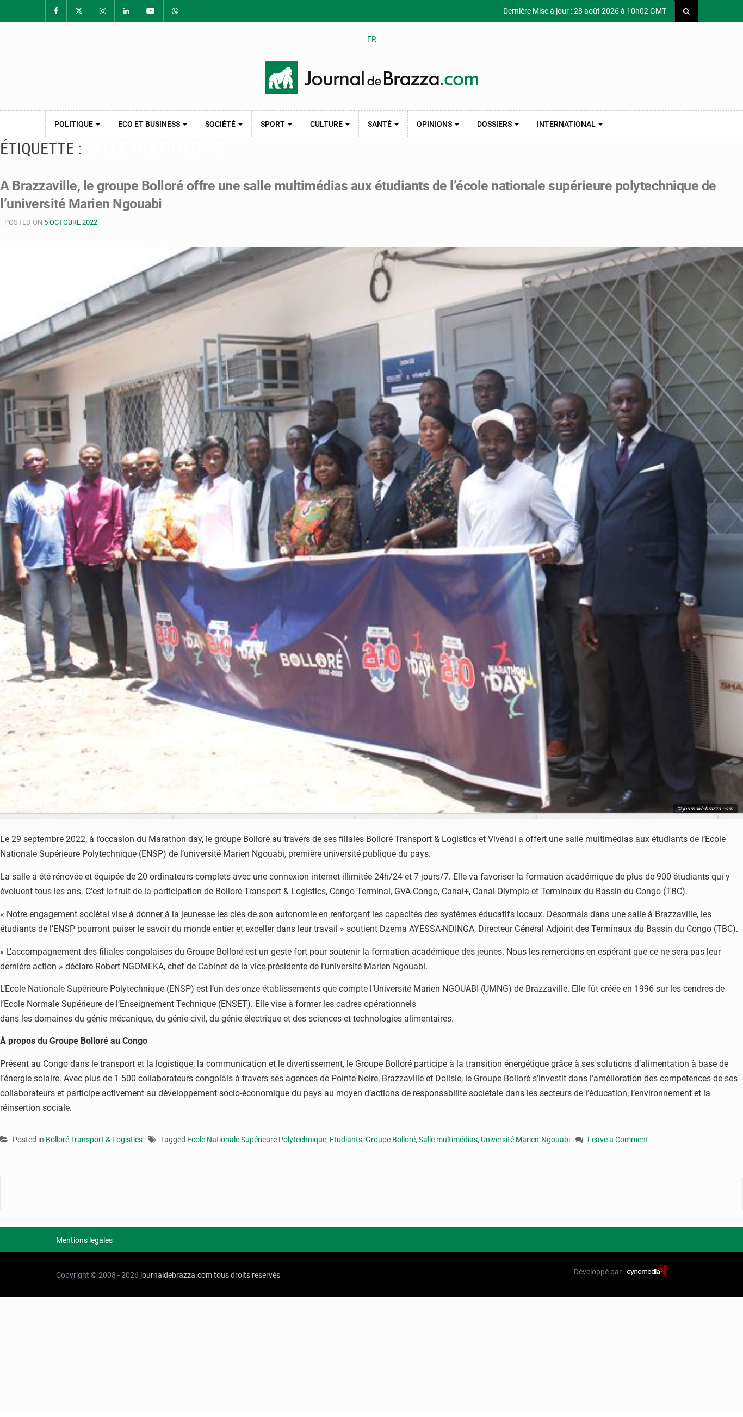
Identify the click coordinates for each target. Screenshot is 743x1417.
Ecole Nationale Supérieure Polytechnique (256, 1139)
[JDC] (371, 77)
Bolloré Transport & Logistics (94, 1139)
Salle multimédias (448, 1139)
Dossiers (495, 124)
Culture (327, 124)
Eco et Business (150, 124)
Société (221, 124)
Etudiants (346, 1139)
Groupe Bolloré (391, 1139)
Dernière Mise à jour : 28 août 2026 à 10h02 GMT (583, 11)
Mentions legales (84, 1240)
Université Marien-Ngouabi (525, 1139)
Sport (274, 124)
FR (371, 39)
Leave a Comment (617, 1140)
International (567, 124)
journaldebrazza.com (176, 1275)
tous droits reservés (247, 1275)
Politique (74, 124)
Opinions (435, 124)
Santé (380, 124)
